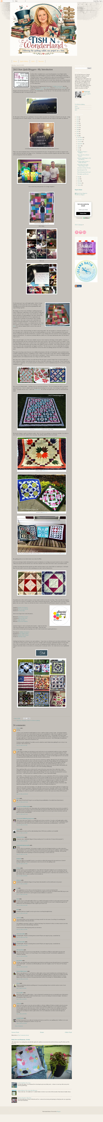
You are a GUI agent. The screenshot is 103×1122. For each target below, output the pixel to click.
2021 (77, 123)
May (79, 176)
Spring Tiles (63, 553)
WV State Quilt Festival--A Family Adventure (83, 162)
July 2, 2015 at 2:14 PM (21, 988)
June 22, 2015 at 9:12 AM (22, 745)
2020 (77, 125)
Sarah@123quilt (20, 1018)
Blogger (58, 1111)
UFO (76, 110)
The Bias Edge (21, 610)
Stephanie (19, 858)
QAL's (33, 61)
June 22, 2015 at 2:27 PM (22, 854)
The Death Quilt (38, 429)
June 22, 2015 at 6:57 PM (22, 894)
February (80, 183)
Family (28, 720)
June (79, 150)
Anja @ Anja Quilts (21, 933)
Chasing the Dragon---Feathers (82, 152)
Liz (17, 888)
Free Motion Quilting (35, 720)
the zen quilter (20, 992)
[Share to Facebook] (28, 718)
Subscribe (83, 213)
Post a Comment (19, 1026)
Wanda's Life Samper (23, 607)
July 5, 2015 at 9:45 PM (21, 999)
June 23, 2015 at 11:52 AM (22, 913)
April (79, 178)
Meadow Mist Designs (60, 87)
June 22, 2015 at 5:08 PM (22, 875)
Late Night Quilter (45, 87)
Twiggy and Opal (21, 619)
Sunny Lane (45, 512)
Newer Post (15, 1032)
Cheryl (18, 983)
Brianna (18, 868)
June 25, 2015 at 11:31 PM (22, 956)
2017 (77, 131)
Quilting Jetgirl (39, 89)
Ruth (18, 909)
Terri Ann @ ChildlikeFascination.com (25, 818)
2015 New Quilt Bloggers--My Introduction (84, 159)
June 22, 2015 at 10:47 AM (22, 802)
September (80, 143)
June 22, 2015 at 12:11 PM (22, 833)
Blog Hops (19, 720)
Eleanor (18, 728)
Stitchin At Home (20, 837)
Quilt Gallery (24, 61)
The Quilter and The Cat (82, 174)
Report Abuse (78, 189)
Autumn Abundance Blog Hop (24, 1098)
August (79, 145)
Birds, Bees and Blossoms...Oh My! (21, 1039)
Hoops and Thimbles (23, 621)
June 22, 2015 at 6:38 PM (22, 884)
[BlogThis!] (25, 718)
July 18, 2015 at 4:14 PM (22, 1023)
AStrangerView (20, 949)
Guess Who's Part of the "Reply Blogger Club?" (82, 165)
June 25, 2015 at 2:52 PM (22, 929)
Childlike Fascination (58, 86)
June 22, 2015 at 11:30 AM (22, 825)
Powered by (80, 218)
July (78, 147)
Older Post (68, 1032)
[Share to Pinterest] (29, 718)
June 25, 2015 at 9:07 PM (22, 937)
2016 (77, 133)
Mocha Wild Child (23, 618)
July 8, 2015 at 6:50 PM (21, 1014)
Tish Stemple (87, 91)
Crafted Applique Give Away (24, 1083)
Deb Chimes (19, 960)
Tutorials (41, 61)
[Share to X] (27, 718)
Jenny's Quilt (46, 223)
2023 (77, 119)
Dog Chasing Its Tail (82, 170)
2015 (77, 135)
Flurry (41, 553)
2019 (77, 127)
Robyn (18, 749)
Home (15, 61)
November (80, 139)
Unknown (19, 880)
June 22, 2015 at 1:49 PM (22, 841)
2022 (77, 121)
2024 (77, 117)
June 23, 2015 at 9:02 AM (22, 905)
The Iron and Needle (23, 609)
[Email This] (24, 718)
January (79, 185)
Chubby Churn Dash (46, 553)
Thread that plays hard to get (84, 172)
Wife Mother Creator (23, 616)
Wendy (18, 829)
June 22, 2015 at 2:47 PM (22, 863)
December (80, 137)
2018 (77, 129)
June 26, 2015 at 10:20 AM (22, 979)
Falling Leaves (45, 470)
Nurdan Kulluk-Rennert (22, 971)
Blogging (24, 720)
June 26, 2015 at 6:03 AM (22, 967)
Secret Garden (56, 553)
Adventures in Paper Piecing (83, 168)
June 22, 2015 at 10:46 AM (22, 794)
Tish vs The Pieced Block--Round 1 (83, 155)
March (51, 553)
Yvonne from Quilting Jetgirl (23, 806)
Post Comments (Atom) (23, 1035)
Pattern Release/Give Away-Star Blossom (27, 1090)
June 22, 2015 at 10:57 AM (22, 814)
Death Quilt (37, 389)
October (80, 141)
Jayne (18, 899)
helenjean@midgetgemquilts (23, 845)
